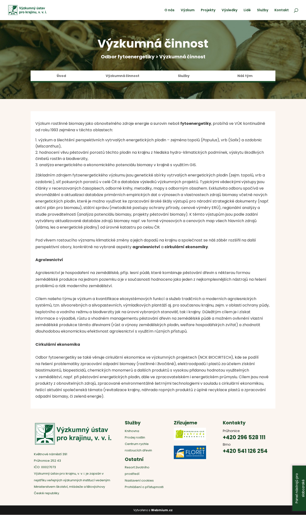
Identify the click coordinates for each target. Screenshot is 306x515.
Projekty (208, 10)
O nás (169, 10)
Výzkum (188, 10)
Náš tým (244, 76)
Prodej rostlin (135, 437)
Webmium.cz (162, 510)
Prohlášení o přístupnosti (144, 487)
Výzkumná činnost (122, 76)
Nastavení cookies (139, 480)
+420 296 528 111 (244, 437)
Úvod (61, 76)
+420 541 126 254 (245, 451)
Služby (262, 10)
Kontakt (281, 10)
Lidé (247, 10)
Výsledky (229, 10)
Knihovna (132, 431)
